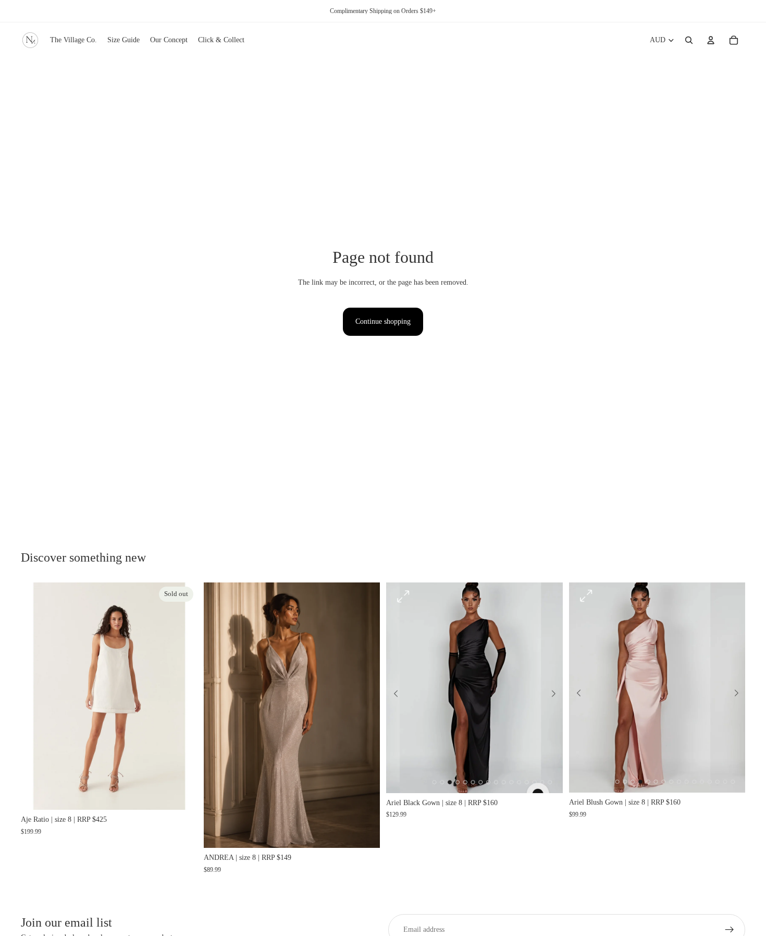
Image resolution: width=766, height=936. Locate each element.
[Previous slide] (36, 696)
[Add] (363, 831)
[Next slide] (181, 696)
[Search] (688, 40)
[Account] (710, 40)
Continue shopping (383, 321)
